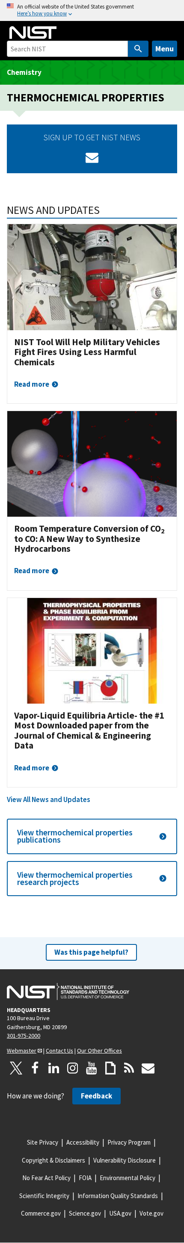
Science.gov (85, 1213)
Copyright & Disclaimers (53, 1160)
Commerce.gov (41, 1213)
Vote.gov (151, 1213)
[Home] (32, 32)
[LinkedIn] (54, 1068)
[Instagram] (72, 1068)
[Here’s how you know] (92, 10)
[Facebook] (35, 1068)
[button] (92, 836)
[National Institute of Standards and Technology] (68, 991)
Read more (31, 384)
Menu (164, 48)
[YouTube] (91, 1068)
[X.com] (16, 1068)
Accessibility (82, 1142)
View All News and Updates (48, 799)
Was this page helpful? (91, 952)
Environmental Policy (127, 1178)
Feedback (96, 1096)
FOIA (85, 1178)
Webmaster (21, 1050)
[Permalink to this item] (105, 210)
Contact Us (59, 1050)
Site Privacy (42, 1142)
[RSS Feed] (129, 1068)
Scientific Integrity (44, 1196)
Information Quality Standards (117, 1196)
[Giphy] (110, 1068)
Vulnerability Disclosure (124, 1160)
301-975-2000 (23, 1035)
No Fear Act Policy (46, 1178)
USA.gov (120, 1213)
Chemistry (24, 72)
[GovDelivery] (92, 157)
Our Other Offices (99, 1050)
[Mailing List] (148, 1068)
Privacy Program (129, 1142)
